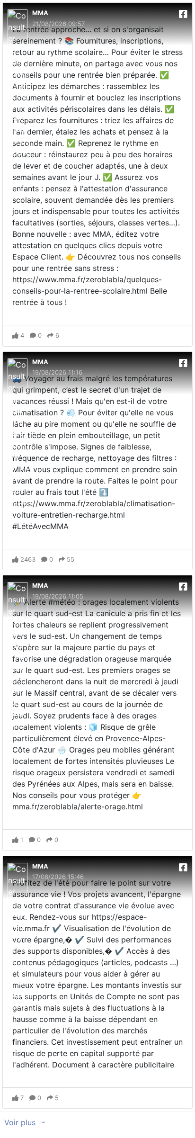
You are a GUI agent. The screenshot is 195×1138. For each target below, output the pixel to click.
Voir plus (21, 1122)
